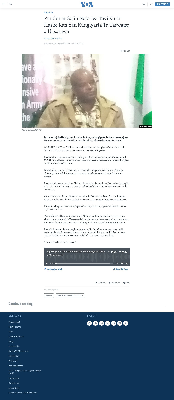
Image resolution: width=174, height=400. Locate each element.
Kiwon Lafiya (14, 347)
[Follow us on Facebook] (89, 323)
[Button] (125, 51)
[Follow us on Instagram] (101, 323)
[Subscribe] (119, 323)
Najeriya (48, 13)
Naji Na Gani (14, 356)
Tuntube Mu (14, 378)
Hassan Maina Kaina (53, 39)
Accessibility (14, 388)
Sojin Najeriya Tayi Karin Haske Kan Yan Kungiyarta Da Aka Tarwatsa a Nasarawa (87, 252)
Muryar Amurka (56, 255)
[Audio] (151, 4)
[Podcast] (113, 323)
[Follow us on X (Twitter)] (107, 323)
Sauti (11, 332)
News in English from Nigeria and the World (25, 372)
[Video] (144, 4)
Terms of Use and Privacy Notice (23, 393)
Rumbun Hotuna (16, 366)
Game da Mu (14, 383)
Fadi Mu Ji (13, 361)
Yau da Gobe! (14, 322)
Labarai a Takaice (16, 337)
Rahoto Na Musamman (18, 351)
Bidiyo (11, 342)
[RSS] (125, 323)
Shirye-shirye (15, 327)
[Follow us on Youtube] (95, 323)
